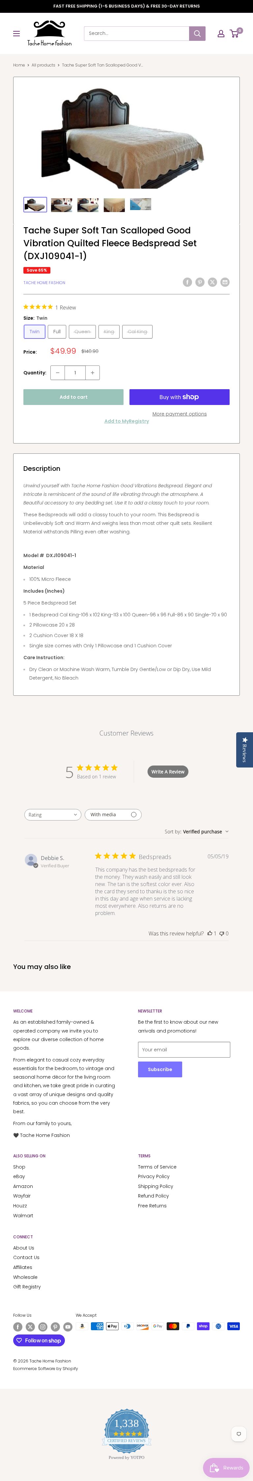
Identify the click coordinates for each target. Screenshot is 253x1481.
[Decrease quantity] (58, 373)
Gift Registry (27, 1286)
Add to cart (74, 397)
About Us (23, 1248)
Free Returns (152, 1205)
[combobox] (52, 815)
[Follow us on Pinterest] (55, 1327)
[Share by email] (225, 281)
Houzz (20, 1205)
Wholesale (25, 1277)
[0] (234, 34)
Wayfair (22, 1196)
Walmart (23, 1215)
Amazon (23, 1186)
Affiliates (22, 1267)
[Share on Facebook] (187, 281)
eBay (19, 1176)
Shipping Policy (155, 1186)
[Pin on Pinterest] (200, 281)
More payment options (180, 414)
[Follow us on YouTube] (67, 1327)
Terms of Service (157, 1167)
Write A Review (168, 771)
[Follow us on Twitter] (30, 1327)
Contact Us (26, 1257)
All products (43, 65)
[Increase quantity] (92, 373)
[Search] (197, 33)
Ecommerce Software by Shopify (45, 1368)
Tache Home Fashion (44, 282)
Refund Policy (153, 1196)
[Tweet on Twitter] (212, 281)
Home (19, 65)
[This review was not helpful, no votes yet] (221, 933)
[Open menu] (16, 33)
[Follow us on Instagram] (42, 1327)
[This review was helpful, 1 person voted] (210, 933)
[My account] (221, 33)
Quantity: (34, 372)
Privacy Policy (154, 1176)
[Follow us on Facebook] (17, 1327)
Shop (19, 1167)
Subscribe (160, 1069)
